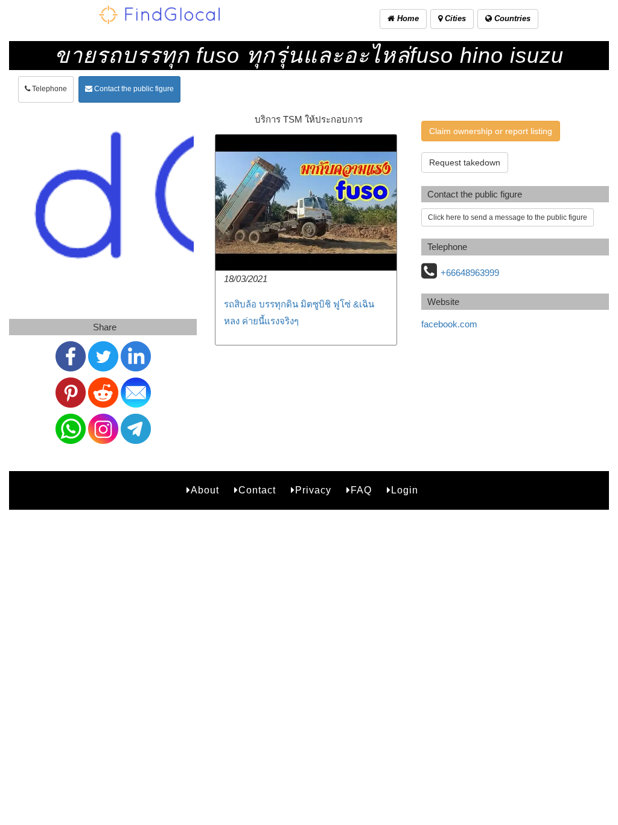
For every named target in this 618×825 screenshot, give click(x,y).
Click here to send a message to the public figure (507, 217)
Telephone (48, 89)
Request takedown (464, 162)
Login (404, 490)
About (205, 490)
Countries (511, 18)
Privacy (313, 490)
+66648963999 (470, 273)
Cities (454, 18)
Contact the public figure (133, 89)
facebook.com (449, 324)
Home (407, 18)
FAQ (361, 490)
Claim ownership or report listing (490, 131)
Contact (257, 490)
